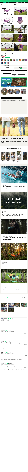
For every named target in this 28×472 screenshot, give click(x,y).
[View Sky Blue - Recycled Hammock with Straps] (8, 60)
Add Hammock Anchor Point (6, 65)
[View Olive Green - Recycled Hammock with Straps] (5, 60)
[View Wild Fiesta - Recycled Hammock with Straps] (5, 63)
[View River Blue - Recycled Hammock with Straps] (2, 60)
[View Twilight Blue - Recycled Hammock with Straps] (17, 60)
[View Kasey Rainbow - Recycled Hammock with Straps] (2, 63)
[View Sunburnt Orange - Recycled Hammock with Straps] (19, 60)
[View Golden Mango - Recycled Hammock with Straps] (22, 60)
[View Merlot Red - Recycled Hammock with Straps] (14, 60)
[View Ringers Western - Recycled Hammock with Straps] (8, 63)
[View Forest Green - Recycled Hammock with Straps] (11, 60)
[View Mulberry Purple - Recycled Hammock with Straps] (25, 60)
